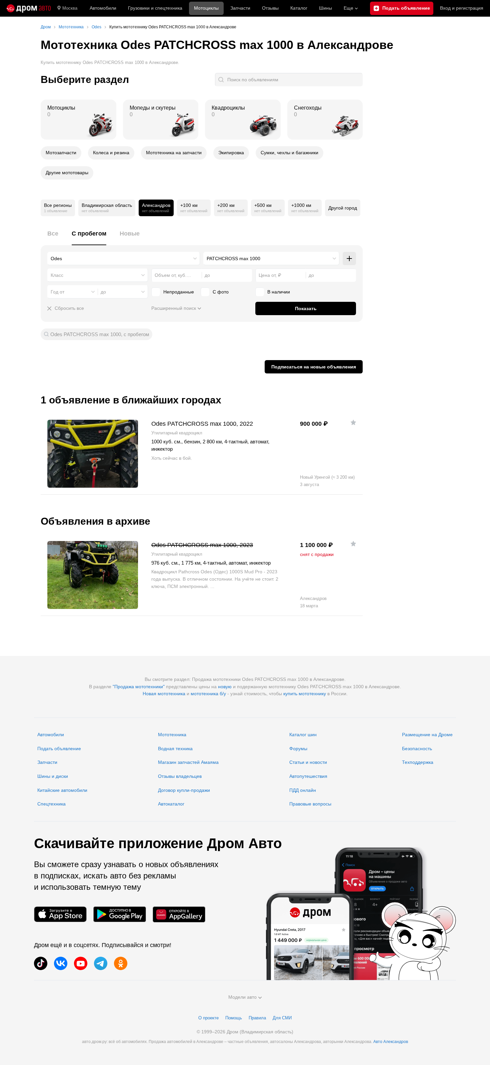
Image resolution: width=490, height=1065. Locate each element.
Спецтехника (51, 803)
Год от (57, 291)
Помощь (233, 1017)
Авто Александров (390, 1041)
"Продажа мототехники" (139, 686)
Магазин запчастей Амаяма (188, 762)
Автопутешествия (308, 776)
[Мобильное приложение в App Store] (60, 914)
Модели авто (242, 997)
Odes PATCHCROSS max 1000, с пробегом (99, 334)
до (103, 291)
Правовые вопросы (310, 803)
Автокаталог (171, 803)
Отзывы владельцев (180, 776)
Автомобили (103, 8)
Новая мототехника (164, 693)
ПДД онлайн (302, 790)
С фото (221, 291)
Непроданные (178, 291)
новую (225, 686)
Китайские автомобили (62, 790)
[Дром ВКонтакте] (60, 963)
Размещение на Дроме (427, 734)
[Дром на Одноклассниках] (120, 963)
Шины (325, 8)
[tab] (52, 237)
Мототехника (172, 734)
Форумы (298, 748)
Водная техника (175, 748)
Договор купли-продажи (184, 790)
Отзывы (270, 8)
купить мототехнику (304, 693)
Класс (57, 275)
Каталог (298, 8)
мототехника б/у (208, 693)
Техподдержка (417, 762)
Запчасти (240, 8)
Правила (257, 1017)
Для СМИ (282, 1017)
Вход (461, 8)
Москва (69, 8)
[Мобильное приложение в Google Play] (119, 914)
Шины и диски (52, 776)
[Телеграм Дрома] (100, 963)
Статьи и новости (308, 762)
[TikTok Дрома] (40, 963)
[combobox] (123, 258)
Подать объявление (59, 748)
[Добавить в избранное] (353, 422)
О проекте (208, 1017)
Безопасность (417, 748)
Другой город (342, 208)
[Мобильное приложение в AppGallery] (179, 914)
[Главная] (29, 8)
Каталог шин (303, 734)
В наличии (278, 291)
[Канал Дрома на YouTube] (80, 963)
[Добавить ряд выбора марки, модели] (349, 258)
